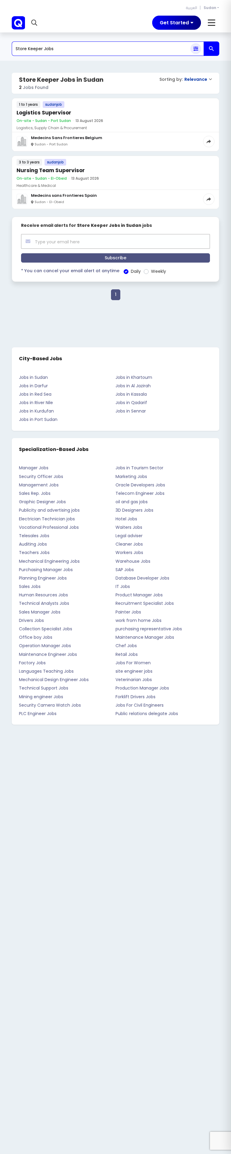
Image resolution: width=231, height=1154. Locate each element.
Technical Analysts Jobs (44, 603)
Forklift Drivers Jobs (136, 697)
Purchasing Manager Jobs (46, 570)
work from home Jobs (139, 620)
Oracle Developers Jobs (140, 485)
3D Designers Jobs (134, 510)
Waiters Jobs (129, 527)
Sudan (210, 7)
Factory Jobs (32, 663)
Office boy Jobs (35, 637)
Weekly (158, 271)
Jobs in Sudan (33, 377)
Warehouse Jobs (133, 561)
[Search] (211, 48)
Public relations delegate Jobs (147, 714)
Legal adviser (129, 536)
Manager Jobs (33, 468)
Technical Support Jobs (43, 688)
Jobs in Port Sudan (38, 419)
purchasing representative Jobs (149, 629)
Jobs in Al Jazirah (133, 386)
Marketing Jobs (131, 476)
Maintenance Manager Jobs (145, 637)
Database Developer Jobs (142, 578)
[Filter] (195, 48)
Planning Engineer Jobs (43, 578)
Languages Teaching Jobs (46, 671)
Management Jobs (39, 485)
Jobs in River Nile (36, 403)
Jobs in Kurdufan (36, 411)
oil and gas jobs (132, 502)
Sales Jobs (30, 586)
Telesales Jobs (34, 536)
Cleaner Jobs (129, 544)
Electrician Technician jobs (47, 519)
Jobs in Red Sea (35, 394)
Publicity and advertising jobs (49, 510)
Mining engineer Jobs (41, 697)
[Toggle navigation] (211, 23)
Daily (136, 271)
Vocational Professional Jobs (49, 527)
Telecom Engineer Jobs (140, 493)
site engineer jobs (134, 671)
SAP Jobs (125, 570)
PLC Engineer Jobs (38, 714)
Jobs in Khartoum (134, 377)
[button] (35, 22)
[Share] (208, 141)
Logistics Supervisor (44, 112)
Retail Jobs (127, 654)
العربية (191, 7)
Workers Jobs (129, 553)
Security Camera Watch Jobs (50, 705)
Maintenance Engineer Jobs (48, 654)
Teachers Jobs (34, 553)
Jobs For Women (133, 663)
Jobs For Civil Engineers (140, 705)
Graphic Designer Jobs (42, 502)
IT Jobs (123, 586)
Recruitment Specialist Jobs (145, 603)
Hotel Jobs (126, 519)
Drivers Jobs (31, 620)
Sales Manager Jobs (39, 612)
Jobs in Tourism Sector (139, 468)
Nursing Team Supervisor (51, 170)
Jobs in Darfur (33, 386)
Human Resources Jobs (43, 595)
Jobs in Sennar (131, 411)
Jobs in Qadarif (131, 403)
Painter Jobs (128, 612)
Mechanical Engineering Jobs (49, 561)
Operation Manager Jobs (45, 646)
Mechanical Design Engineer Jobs (54, 680)
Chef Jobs (126, 646)
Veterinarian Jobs (134, 680)
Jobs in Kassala (131, 394)
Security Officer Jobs (41, 476)
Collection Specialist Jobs (45, 629)
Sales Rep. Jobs (35, 493)
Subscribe (115, 258)
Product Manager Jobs (139, 595)
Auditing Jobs (33, 544)
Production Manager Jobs (142, 688)
